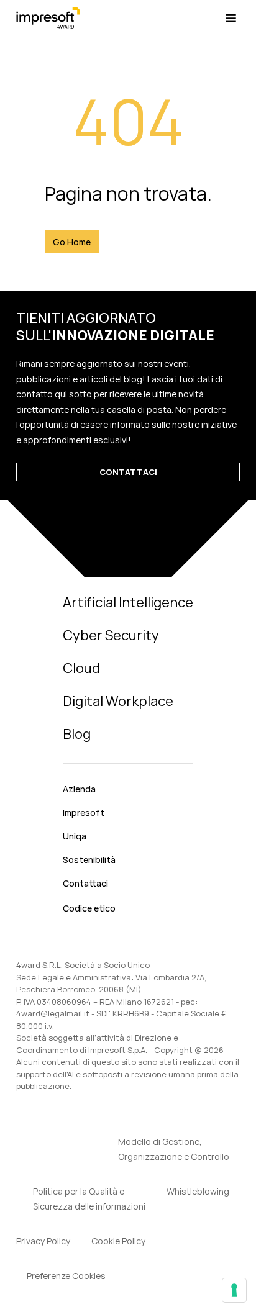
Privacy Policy (43, 1241)
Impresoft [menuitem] (83, 812)
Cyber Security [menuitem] (111, 635)
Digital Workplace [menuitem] (118, 701)
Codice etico (89, 908)
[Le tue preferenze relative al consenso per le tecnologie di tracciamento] (234, 1290)
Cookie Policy (118, 1241)
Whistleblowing (198, 1191)
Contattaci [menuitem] (85, 883)
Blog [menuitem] (77, 734)
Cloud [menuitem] (81, 668)
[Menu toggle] (231, 18)
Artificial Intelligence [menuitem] (128, 602)
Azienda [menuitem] (79, 789)
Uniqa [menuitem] (74, 836)
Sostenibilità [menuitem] (89, 860)
